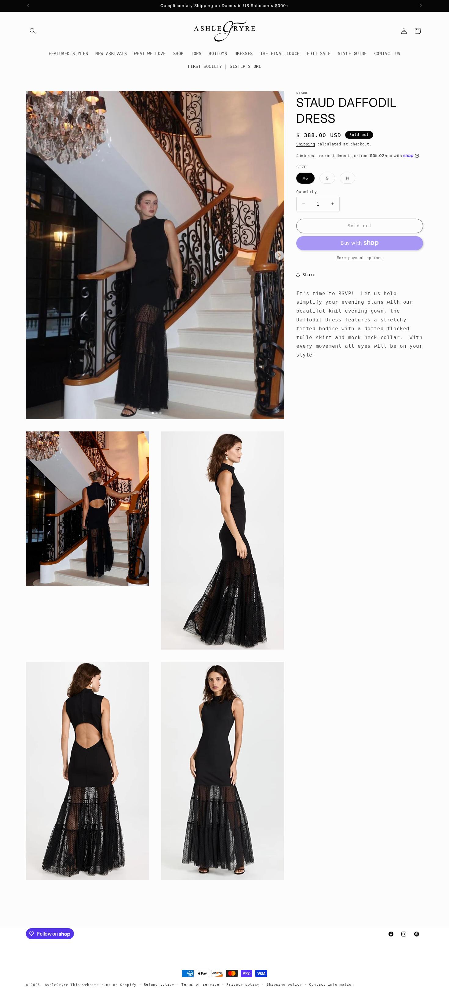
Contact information (331, 985)
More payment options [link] (360, 257)
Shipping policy (284, 985)
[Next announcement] (421, 6)
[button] (32, 31)
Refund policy (159, 985)
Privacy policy (242, 985)
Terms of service (200, 985)
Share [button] (309, 274)
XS (309, 179)
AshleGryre (56, 985)
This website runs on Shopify (104, 985)
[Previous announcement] (28, 6)
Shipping (305, 144)
